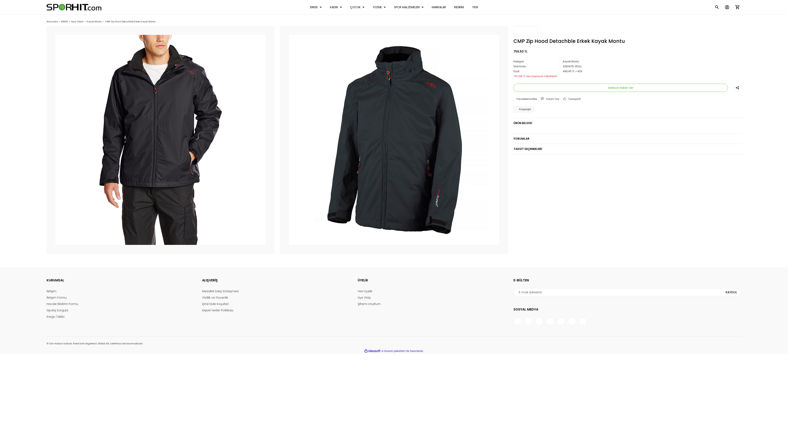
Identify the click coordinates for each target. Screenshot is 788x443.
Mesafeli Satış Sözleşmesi (220, 291)
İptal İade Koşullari (215, 304)
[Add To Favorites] (525, 99)
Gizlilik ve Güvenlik (215, 298)
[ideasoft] (372, 351)
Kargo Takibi (55, 317)
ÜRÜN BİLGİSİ (522, 123)
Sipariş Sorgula (57, 310)
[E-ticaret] (393, 351)
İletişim (51, 291)
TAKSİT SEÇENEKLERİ (527, 149)
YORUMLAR (521, 139)
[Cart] (737, 7)
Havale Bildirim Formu (62, 304)
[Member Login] (727, 7)
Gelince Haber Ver (620, 88)
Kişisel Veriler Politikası (217, 310)
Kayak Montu (571, 61)
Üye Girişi (364, 298)
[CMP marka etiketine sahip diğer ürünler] (525, 31)
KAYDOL (731, 292)
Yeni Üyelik (365, 291)
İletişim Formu (57, 298)
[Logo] (74, 7)
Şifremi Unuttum (369, 304)
